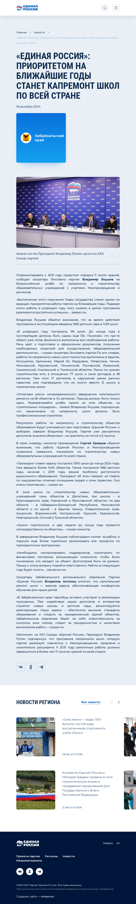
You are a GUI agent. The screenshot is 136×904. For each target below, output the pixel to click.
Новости (39, 32)
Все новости (90, 702)
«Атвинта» (47, 896)
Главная (21, 32)
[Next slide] (119, 256)
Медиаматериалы (29, 860)
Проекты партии (28, 856)
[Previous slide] (112, 256)
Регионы (51, 856)
